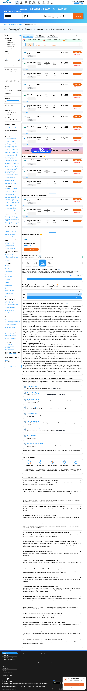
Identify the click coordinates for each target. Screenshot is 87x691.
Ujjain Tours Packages (10, 336)
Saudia (7, 287)
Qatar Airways (8, 285)
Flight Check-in (23, 664)
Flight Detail (25, 58)
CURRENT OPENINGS (7, 675)
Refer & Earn (52, 664)
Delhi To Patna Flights (10, 171)
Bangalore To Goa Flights (11, 165)
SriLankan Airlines (9, 293)
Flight (21, 656)
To (25, 14)
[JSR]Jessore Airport (9, 17)
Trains (51, 656)
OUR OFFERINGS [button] (6, 653)
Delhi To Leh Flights (9, 182)
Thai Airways (8, 295)
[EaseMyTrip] (8, 2)
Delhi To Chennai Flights (10, 169)
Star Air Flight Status (9, 310)
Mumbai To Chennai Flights (11, 199)
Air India (7, 268)
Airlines (66, 658)
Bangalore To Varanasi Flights (12, 202)
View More (52, 192)
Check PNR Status (53, 660)
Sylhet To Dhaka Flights (10, 229)
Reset (20, 35)
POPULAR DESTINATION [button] (8, 657)
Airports (22, 660)
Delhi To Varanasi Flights (10, 210)
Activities (22, 662)
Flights (10, 24)
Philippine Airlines (9, 284)
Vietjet (6, 296)
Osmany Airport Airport (10, 133)
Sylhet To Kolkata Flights (10, 231)
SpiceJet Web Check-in (10, 324)
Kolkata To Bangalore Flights (11, 174)
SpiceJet (7, 291)
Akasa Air (7, 270)
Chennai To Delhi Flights (10, 161)
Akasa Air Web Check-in (10, 322)
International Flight (9, 346)
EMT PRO (66, 660)
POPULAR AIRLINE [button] (6, 662)
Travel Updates (38, 662)
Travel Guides (38, 660)
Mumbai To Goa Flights (10, 147)
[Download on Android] (57, 683)
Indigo (6, 277)
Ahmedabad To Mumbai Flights (12, 163)
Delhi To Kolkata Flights (10, 157)
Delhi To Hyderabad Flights (11, 155)
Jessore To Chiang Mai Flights (12, 217)
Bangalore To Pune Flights (11, 191)
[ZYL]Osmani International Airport (30, 17)
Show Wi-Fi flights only (11, 112)
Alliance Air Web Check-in (11, 326)
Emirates (7, 274)
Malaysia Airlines (9, 281)
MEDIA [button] (4, 670)
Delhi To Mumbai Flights (10, 138)
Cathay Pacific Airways (10, 273)
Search (78, 16)
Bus (21, 658)
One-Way (7, 11)
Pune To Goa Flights (9, 180)
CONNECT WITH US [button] (7, 664)
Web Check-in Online (10, 349)
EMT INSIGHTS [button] (6, 668)
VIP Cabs (37, 664)
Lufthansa (7, 279)
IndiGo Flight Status (9, 301)
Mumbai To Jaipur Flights (11, 183)
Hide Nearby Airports (11, 42)
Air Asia (7, 265)
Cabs (51, 658)
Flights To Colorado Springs (11, 257)
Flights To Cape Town (10, 259)
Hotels (36, 656)
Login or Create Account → (74, 685)
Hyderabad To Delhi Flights (11, 151)
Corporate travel (53, 662)
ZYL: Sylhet (9, 94)
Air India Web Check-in (10, 319)
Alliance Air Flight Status (10, 309)
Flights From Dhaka (9, 242)
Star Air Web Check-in (10, 327)
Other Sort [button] (80, 36)
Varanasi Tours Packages (11, 338)
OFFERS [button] (4, 666)
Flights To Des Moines (10, 260)
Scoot (6, 288)
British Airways (8, 271)
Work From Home (68, 664)
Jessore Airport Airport (10, 127)
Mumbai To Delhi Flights (10, 140)
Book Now (77, 52)
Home (5, 24)
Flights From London (9, 245)
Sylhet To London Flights (10, 233)
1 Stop (8, 53)
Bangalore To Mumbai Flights (11, 149)
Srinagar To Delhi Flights (10, 205)
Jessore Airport (12, 353)
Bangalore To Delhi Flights (11, 143)
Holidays (66, 656)
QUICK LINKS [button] (5, 655)
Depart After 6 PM (10, 46)
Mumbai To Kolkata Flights (11, 160)
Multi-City (18, 11)
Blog (65, 662)
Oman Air (7, 282)
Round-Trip (12, 11)
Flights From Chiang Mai (10, 248)
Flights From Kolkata (9, 243)
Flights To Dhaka (9, 254)
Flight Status (8, 347)
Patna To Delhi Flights (10, 177)
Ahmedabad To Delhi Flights (11, 154)
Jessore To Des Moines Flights (12, 223)
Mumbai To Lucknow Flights (11, 204)
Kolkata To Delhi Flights (10, 158)
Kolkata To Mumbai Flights (11, 196)
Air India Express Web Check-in (12, 321)
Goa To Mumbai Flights (10, 172)
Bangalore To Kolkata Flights (11, 166)
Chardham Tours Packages (11, 333)
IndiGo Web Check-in (10, 318)
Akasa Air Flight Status (10, 305)
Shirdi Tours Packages (10, 340)
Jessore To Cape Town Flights (12, 222)
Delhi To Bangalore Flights (11, 146)
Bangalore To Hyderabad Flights (12, 189)
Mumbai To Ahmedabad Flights (12, 197)
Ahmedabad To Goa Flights (11, 188)
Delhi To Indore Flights (10, 207)
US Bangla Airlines (12, 48)
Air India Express (9, 267)
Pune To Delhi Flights (9, 144)
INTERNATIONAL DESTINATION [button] (9, 659)
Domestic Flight (8, 344)
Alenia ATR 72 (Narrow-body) (13, 119)
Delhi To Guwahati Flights (11, 193)
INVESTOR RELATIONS (8, 673)
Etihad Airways (8, 276)
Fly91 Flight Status (9, 312)
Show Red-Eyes (10, 114)
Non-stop (9, 40)
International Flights (18, 24)
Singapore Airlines (9, 290)
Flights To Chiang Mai (10, 256)
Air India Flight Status (10, 302)
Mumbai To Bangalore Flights (11, 152)
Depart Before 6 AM (11, 44)
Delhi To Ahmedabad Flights (11, 168)
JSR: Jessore (9, 90)
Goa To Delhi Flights (9, 194)
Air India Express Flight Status (11, 304)
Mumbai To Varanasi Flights (11, 175)
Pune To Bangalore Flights (11, 179)
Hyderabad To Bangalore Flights (12, 200)
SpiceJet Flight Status (10, 307)
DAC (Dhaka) (9, 107)
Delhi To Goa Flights (9, 141)
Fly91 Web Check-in (9, 329)
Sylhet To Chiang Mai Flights (11, 236)
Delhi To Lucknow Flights (10, 208)
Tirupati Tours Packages (10, 335)
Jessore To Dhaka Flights (11, 216)
